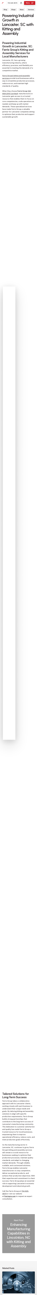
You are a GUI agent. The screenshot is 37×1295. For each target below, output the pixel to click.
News (22, 9)
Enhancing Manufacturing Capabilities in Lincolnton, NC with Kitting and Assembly (18, 1233)
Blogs (13, 9)
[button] (29, 3)
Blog (5, 9)
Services (31, 9)
